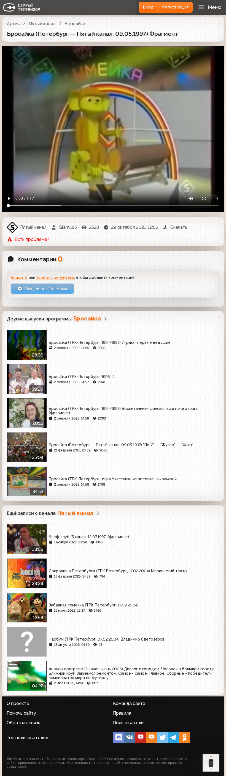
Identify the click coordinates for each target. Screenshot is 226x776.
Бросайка (74, 23)
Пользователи (128, 722)
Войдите (19, 277)
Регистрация (175, 7)
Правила (122, 713)
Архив (13, 23)
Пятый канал (42, 23)
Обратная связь (23, 722)
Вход (148, 7)
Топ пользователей (27, 737)
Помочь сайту (21, 713)
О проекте (18, 703)
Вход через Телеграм (45, 289)
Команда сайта (129, 703)
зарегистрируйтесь (55, 277)
